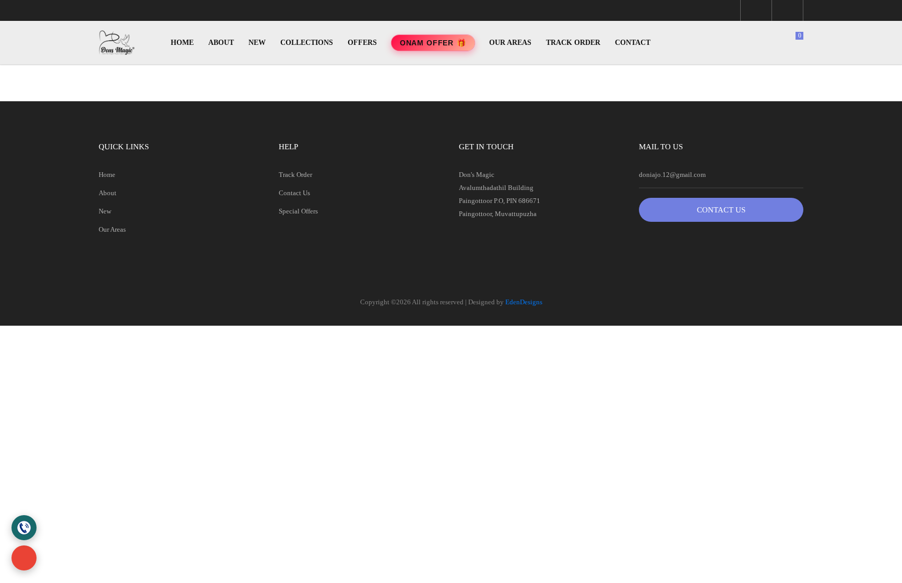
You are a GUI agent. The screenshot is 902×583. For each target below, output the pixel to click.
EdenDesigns (523, 302)
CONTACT (632, 42)
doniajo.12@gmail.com (672, 175)
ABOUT (221, 42)
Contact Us (294, 193)
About (107, 193)
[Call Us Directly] (24, 527)
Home (107, 175)
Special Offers (298, 211)
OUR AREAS (510, 42)
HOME (182, 42)
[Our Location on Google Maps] (24, 557)
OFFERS (362, 42)
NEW (257, 42)
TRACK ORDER (573, 42)
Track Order (295, 175)
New (105, 211)
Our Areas (112, 229)
